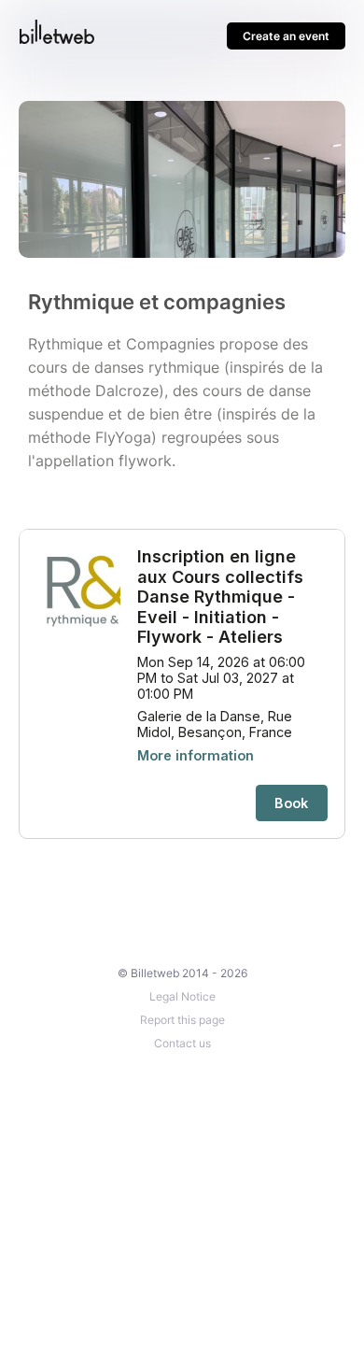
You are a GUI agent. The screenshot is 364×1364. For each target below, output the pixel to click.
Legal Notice (182, 996)
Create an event (286, 36)
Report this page (182, 1020)
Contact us (182, 1043)
